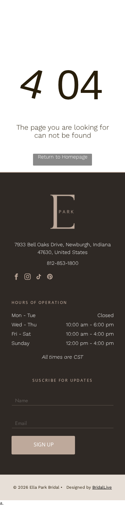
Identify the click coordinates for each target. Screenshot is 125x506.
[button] (112, 11)
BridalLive (102, 487)
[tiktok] (39, 277)
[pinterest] (50, 277)
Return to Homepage (63, 157)
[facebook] (16, 277)
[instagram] (27, 277)
